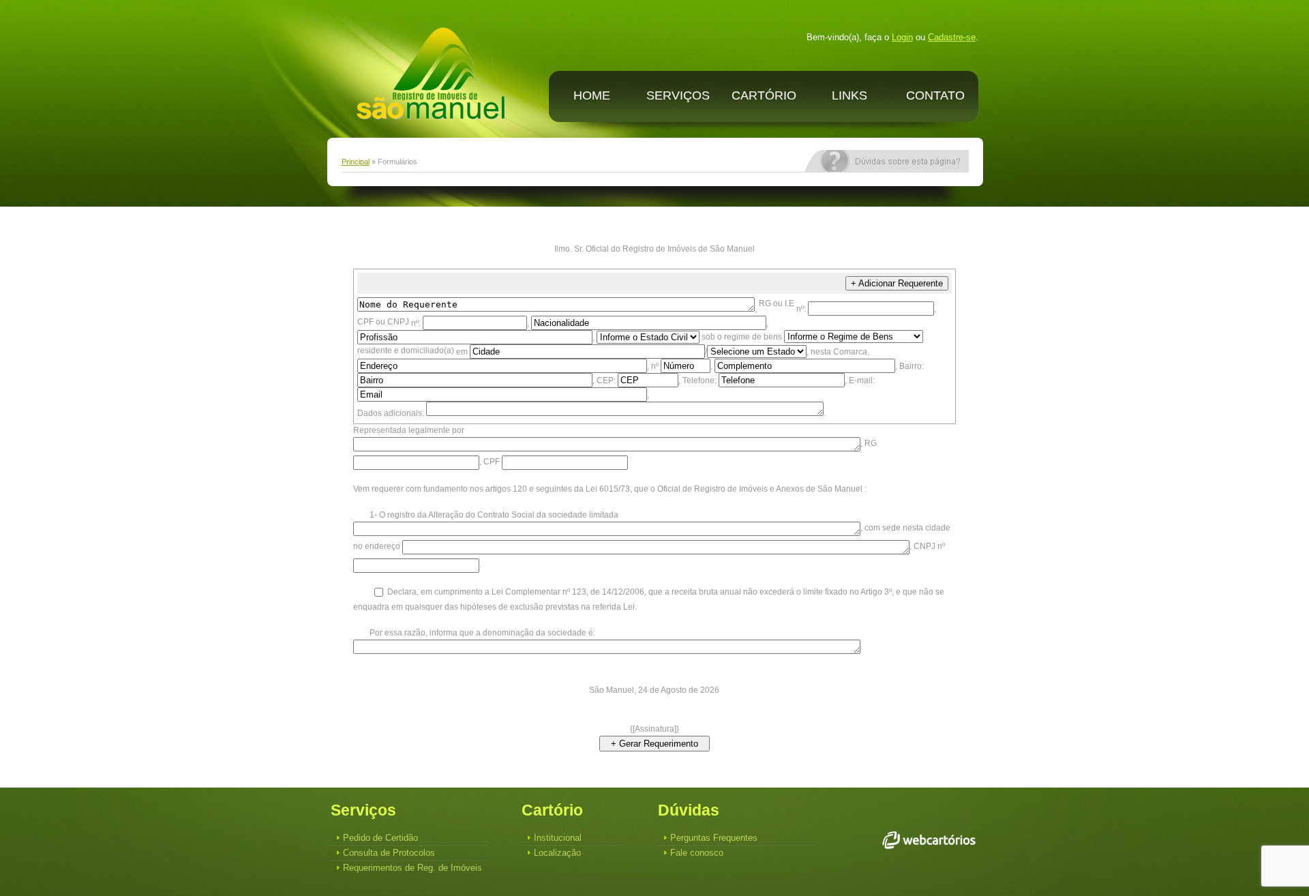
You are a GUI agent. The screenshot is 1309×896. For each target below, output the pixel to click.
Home (591, 95)
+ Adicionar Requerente (897, 283)
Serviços (678, 95)
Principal (356, 162)
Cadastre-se (952, 37)
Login (902, 37)
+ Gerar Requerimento (654, 743)
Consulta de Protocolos (389, 853)
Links (849, 95)
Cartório (764, 95)
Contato (935, 95)
